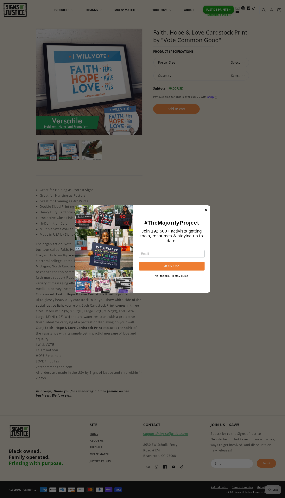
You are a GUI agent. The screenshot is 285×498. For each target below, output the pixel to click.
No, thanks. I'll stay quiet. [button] (172, 275)
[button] (205, 209)
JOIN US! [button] (171, 266)
